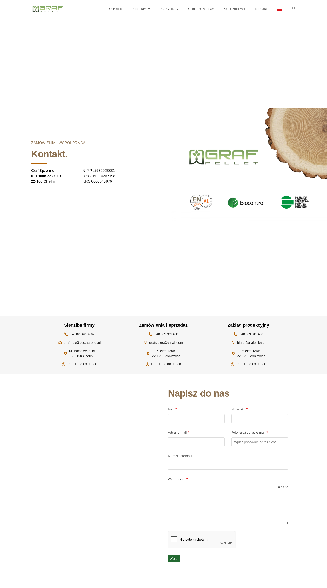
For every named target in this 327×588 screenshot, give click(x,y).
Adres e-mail (179, 432)
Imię (172, 409)
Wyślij (174, 558)
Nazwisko (239, 409)
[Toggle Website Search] (293, 9)
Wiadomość (178, 479)
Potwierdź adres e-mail (249, 432)
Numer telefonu (180, 456)
